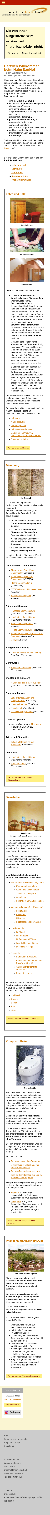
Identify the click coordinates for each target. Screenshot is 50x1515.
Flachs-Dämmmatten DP (22, 583)
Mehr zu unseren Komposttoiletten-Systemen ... (21, 1222)
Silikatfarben (22, 911)
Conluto (14, 999)
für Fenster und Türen (26, 939)
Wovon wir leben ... (12, 1463)
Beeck (14, 1003)
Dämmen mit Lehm (19, 439)
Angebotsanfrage (12, 1442)
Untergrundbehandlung (26, 886)
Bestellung (9, 1446)
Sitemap (8, 1490)
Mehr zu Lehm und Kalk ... (18, 448)
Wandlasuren (22, 897)
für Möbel (20, 932)
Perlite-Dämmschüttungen (23, 630)
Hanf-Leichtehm (18, 763)
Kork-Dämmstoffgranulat (22, 624)
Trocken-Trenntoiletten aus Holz (25, 1171)
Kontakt (7, 148)
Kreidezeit (15, 995)
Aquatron (15, 1192)
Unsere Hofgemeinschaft (15, 1470)
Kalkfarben (21, 915)
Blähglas (15, 640)
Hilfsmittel (20, 918)
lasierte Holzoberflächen (27, 943)
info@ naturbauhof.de (12, 1399)
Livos (13, 1010)
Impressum (9, 1501)
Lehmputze (16, 418)
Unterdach (36, 724)
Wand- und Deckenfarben (27, 890)
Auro (13, 1006)
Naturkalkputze (18, 422)
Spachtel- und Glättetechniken (30, 901)
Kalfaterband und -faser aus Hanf (26, 683)
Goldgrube (16, 1201)
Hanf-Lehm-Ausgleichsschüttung (26, 652)
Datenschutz (10, 1494)
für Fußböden (22, 936)
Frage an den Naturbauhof (16, 1439)
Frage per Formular (12, 1405)
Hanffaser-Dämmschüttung (23, 611)
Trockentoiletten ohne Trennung (25, 1161)
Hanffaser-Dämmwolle (21, 668)
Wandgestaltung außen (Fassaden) (27, 907)
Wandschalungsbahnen (22, 712)
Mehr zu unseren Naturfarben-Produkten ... (24, 1020)
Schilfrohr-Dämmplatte (21, 596)
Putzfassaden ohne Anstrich (29, 922)
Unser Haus (9, 1466)
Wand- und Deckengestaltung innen (27, 882)
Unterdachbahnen (19, 704)
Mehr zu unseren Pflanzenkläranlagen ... (23, 1376)
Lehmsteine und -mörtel (21, 429)
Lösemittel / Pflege (24, 947)
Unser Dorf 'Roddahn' (14, 1473)
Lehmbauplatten (18, 426)
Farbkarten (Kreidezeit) (26, 957)
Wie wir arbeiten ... (12, 1460)
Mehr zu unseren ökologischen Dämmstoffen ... (19, 778)
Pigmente (15, 953)
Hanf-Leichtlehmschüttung (23, 617)
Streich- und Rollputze (26, 893)
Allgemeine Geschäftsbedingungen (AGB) (23, 1497)
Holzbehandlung (18, 928)
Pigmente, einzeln (24, 973)
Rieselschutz (17, 708)
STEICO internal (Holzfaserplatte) (26, 589)
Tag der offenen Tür (13, 1477)
